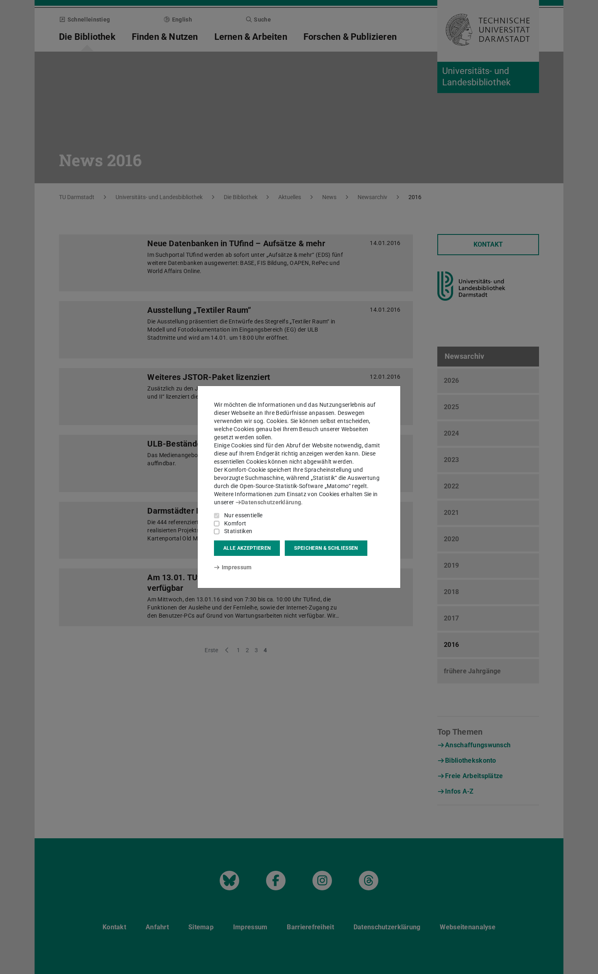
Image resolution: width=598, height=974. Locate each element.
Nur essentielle (243, 515)
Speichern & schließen (326, 548)
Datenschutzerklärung (271, 502)
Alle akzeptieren (247, 548)
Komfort (235, 523)
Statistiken (238, 531)
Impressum (236, 567)
